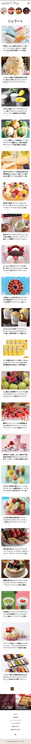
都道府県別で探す (15, 729)
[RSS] (15, 734)
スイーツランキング (15, 720)
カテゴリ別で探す (15, 723)
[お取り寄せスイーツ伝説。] (10, 3)
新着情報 (15, 717)
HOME (15, 714)
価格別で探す (15, 726)
